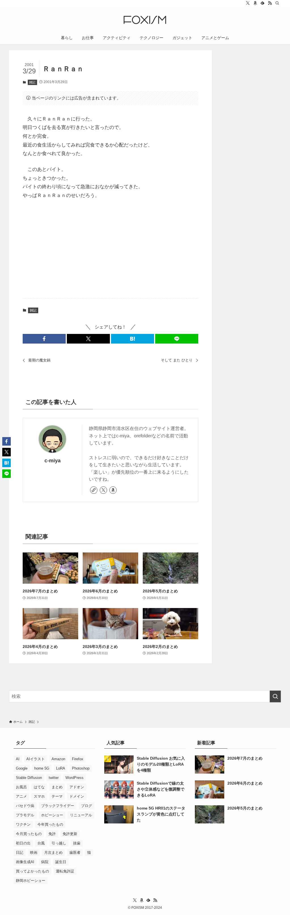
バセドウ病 (25, 806)
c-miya (52, 460)
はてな (39, 787)
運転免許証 (65, 871)
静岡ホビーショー (30, 880)
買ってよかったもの (32, 871)
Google (21, 768)
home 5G (41, 768)
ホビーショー (52, 815)
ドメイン (76, 796)
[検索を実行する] (275, 696)
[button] (44, 339)
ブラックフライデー (57, 806)
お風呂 (21, 787)
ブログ (86, 806)
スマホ (39, 796)
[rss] (270, 3)
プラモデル (25, 815)
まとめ (57, 787)
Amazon (58, 759)
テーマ (57, 796)
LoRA (60, 768)
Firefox (77, 759)
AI (18, 759)
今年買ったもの (50, 824)
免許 (52, 834)
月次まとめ (53, 852)
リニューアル (81, 815)
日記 (19, 852)
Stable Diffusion (29, 778)
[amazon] (255, 3)
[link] (93, 490)
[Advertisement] (110, 249)
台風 (41, 843)
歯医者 (74, 852)
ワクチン (23, 824)
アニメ (21, 796)
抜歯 (76, 843)
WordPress (74, 778)
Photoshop (80, 768)
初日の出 (23, 843)
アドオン (76, 787)
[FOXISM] (145, 20)
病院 (44, 862)
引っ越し (59, 843)
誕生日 (60, 862)
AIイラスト (35, 759)
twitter (54, 778)
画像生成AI (25, 862)
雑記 (32, 82)
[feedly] (262, 3)
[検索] (277, 3)
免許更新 (70, 834)
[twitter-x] (247, 3)
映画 (33, 852)
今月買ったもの (29, 834)
